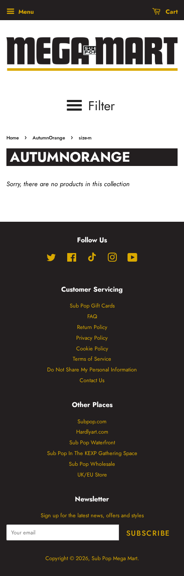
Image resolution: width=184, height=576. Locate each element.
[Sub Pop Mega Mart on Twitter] (51, 259)
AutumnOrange (49, 137)
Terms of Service (92, 359)
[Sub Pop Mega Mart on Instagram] (112, 259)
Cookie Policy (92, 348)
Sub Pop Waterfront (92, 442)
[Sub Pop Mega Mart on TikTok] (92, 260)
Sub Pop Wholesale (92, 464)
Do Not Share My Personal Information (92, 369)
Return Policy (92, 327)
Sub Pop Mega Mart (114, 558)
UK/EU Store (92, 474)
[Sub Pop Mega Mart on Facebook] (72, 259)
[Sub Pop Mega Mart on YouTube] (132, 259)
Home (12, 137)
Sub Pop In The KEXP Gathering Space (92, 453)
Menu (25, 11)
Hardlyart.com (92, 432)
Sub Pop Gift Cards (92, 306)
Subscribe (148, 533)
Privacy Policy (92, 338)
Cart (171, 11)
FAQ (92, 316)
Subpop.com (92, 421)
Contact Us (92, 380)
